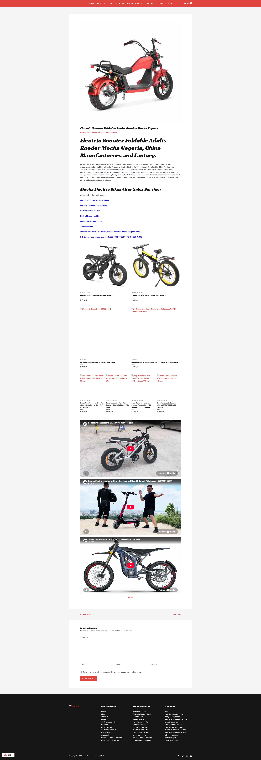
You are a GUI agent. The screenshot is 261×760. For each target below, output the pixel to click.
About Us (151, 3)
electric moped (170, 738)
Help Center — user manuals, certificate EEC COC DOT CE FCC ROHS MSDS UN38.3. (111, 237)
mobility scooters (171, 740)
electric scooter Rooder (110, 722)
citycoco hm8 (106, 735)
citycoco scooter (171, 735)
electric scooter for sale (174, 714)
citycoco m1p (106, 732)
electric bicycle (107, 727)
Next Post (178, 614)
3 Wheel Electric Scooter (142, 740)
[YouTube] (191, 756)
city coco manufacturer (174, 725)
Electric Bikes (138, 717)
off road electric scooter (142, 738)
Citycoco (101, 3)
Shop (103, 714)
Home (91, 3)
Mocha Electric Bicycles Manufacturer (94, 200)
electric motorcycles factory (175, 730)
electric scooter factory (110, 740)
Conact (161, 3)
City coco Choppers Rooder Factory (93, 205)
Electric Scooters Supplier (90, 211)
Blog (170, 3)
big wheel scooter (140, 735)
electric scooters (171, 722)
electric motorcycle (108, 730)
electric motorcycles (141, 730)
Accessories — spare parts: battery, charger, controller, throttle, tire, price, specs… (111, 232)
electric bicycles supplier (174, 727)
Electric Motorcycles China (90, 216)
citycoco (104, 725)
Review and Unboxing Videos (91, 221)
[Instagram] (187, 756)
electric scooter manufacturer (176, 719)
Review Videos (138, 719)
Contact (104, 719)
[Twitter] (183, 756)
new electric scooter (140, 722)
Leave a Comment (87, 132)
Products (98, 132)
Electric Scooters (135, 3)
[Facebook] (178, 756)
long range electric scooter (111, 738)
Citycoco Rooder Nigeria (142, 714)
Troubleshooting (86, 226)
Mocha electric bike (140, 727)
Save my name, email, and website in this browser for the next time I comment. (112, 672)
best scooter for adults (141, 732)
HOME (130, 597)
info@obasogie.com (172, 717)
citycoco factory (139, 725)
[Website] (165, 665)
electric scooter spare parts (175, 732)
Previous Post (84, 614)
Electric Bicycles (116, 3)
